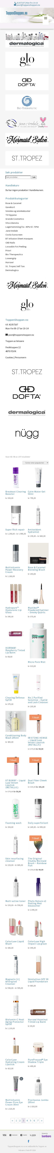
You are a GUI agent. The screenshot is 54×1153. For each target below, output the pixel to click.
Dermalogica (12, 270)
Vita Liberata (12, 222)
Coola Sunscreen (13, 234)
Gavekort (10, 207)
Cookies (9, 357)
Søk (33, 177)
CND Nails (10, 242)
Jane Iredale (11, 230)
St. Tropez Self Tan (15, 266)
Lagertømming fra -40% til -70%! (22, 226)
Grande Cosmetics (14, 218)
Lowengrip (10, 258)
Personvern (20, 357)
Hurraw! (9, 262)
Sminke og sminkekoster (17, 211)
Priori (8, 250)
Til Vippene (11, 214)
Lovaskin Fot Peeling (15, 246)
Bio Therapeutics (14, 254)
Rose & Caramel (13, 203)
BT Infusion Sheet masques (19, 238)
